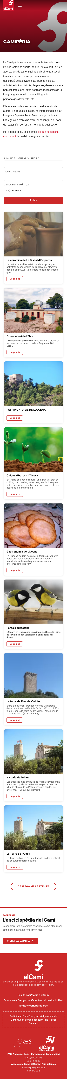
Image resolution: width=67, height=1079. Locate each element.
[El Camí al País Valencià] (47, 1043)
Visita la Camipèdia (20, 941)
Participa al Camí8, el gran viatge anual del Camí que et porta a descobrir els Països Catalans (34, 1020)
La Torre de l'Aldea (18, 853)
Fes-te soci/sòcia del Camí (33, 995)
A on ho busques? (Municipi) (21, 158)
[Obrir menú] (20, 5)
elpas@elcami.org (33, 1057)
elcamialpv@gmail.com (33, 1067)
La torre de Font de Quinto (23, 701)
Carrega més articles (33, 886)
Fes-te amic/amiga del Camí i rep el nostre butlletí (33, 1000)
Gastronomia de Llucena (22, 551)
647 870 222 (33, 1070)
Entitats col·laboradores (33, 1005)
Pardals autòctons (18, 627)
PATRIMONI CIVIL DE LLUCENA (26, 409)
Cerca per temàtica (16, 184)
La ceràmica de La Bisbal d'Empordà (29, 260)
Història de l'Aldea (18, 777)
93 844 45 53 (33, 1060)
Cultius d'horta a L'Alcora (22, 475)
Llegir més (15, 278)
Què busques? (12, 171)
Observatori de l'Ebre (20, 336)
